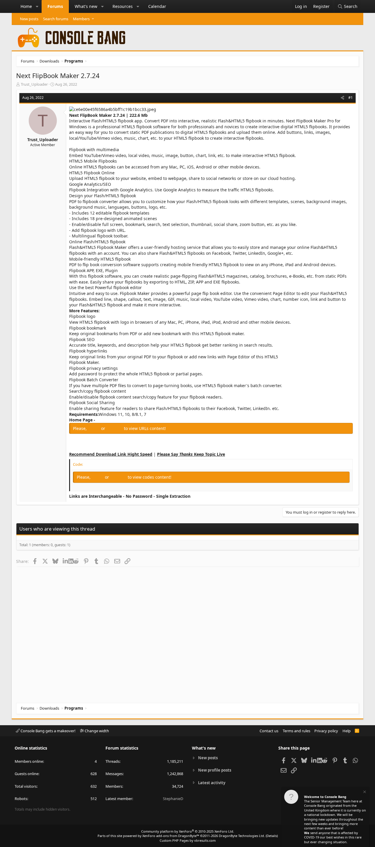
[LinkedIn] (65, 561)
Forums (55, 6)
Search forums (55, 18)
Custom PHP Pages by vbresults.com (188, 840)
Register (115, 428)
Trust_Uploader (34, 84)
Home (26, 6)
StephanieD (173, 798)
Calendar (157, 6)
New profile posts (214, 770)
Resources (122, 6)
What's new (86, 6)
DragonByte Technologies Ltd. (242, 835)
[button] (37, 6)
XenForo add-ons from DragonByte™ (170, 835)
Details (272, 835)
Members (81, 18)
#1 (350, 97)
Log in (94, 428)
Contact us (269, 730)
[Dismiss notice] (364, 792)
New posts (29, 18)
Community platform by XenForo (187, 831)
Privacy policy (326, 730)
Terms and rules (296, 730)
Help (346, 730)
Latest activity (211, 782)
